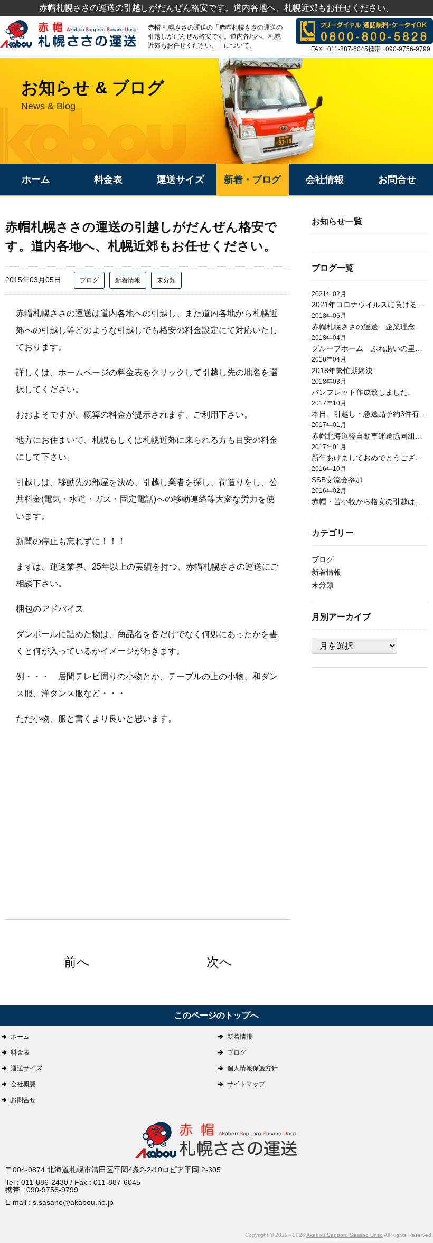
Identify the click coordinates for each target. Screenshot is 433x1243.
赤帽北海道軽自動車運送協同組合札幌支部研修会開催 (370, 436)
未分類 (166, 280)
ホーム (36, 179)
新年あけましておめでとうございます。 (370, 457)
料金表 (108, 179)
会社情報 (325, 179)
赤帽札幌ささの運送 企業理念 (363, 326)
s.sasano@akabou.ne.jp (73, 1202)
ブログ (89, 280)
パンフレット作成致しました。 (363, 392)
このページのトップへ (216, 1015)
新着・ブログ (252, 179)
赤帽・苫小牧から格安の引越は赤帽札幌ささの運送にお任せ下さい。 (370, 501)
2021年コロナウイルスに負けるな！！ (370, 304)
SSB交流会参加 (337, 480)
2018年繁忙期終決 (342, 370)
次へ (219, 962)
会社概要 (23, 1084)
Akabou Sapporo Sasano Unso (344, 1235)
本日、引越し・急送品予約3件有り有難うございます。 (370, 414)
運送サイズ (180, 179)
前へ (77, 962)
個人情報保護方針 (252, 1068)
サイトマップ (246, 1084)
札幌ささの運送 (216, 1141)
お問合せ (397, 179)
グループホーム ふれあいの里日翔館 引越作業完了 (370, 348)
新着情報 (127, 280)
